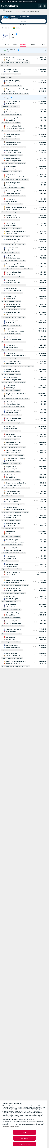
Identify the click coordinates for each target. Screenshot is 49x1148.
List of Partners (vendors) (11, 1126)
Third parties (38, 1116)
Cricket (7, 28)
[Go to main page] (11, 6)
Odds (15, 44)
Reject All (24, 1138)
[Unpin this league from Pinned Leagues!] (17, 34)
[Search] (40, 6)
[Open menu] (44, 6)
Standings (42, 44)
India (18, 28)
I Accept (24, 1132)
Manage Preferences (24, 1144)
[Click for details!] (23, 60)
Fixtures (32, 44)
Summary (6, 44)
